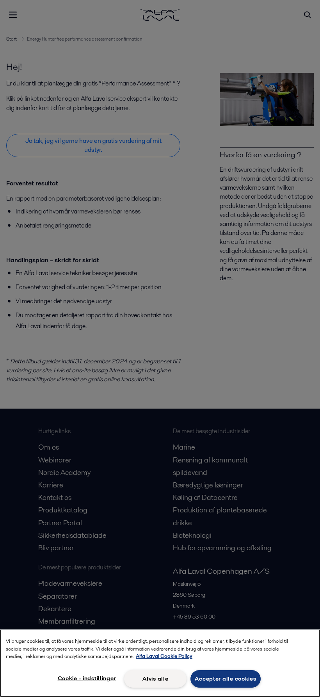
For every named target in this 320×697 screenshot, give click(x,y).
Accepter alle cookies (225, 679)
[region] (160, 663)
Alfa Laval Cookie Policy (164, 656)
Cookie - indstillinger (87, 678)
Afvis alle (155, 679)
